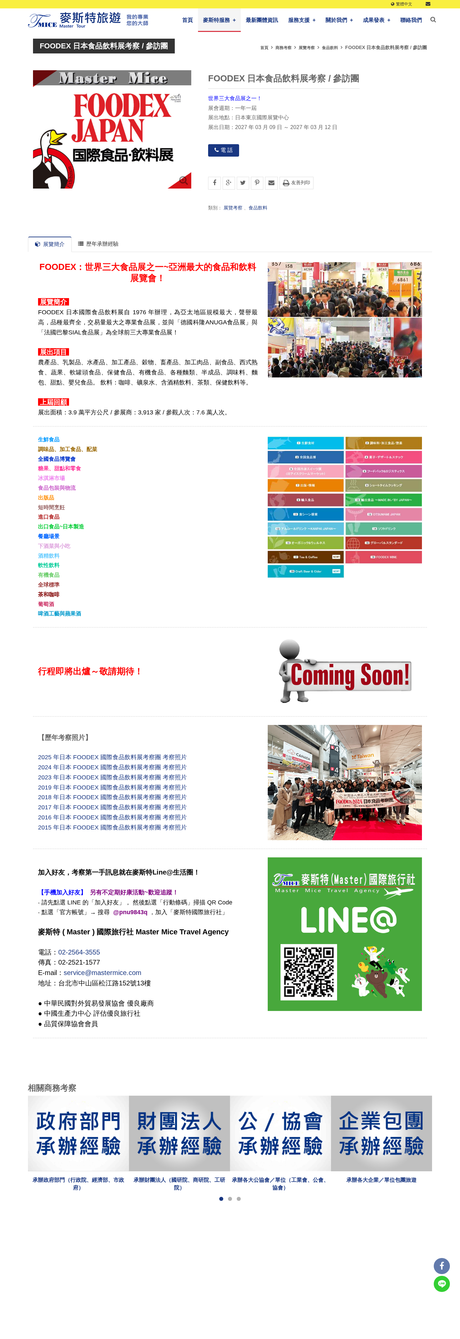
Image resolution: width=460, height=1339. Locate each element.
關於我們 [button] (339, 20)
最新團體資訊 (262, 20)
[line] (442, 1284)
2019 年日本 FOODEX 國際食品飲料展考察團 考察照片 (112, 787)
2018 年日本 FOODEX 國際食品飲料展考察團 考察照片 (112, 797)
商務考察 (283, 47)
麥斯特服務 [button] (219, 20)
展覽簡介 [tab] (54, 244)
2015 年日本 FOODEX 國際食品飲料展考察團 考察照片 (112, 827)
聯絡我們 (411, 20)
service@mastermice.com (102, 972)
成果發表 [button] (376, 20)
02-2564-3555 (79, 952)
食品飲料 (330, 47)
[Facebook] (442, 1266)
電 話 (227, 150)
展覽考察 (307, 47)
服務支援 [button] (302, 20)
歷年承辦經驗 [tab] (102, 244)
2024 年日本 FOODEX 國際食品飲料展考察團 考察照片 (112, 767)
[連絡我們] (428, 4)
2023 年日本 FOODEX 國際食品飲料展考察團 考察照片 (112, 777)
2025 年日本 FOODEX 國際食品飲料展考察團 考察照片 (112, 757)
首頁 (187, 20)
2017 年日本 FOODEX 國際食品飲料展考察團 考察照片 (112, 807)
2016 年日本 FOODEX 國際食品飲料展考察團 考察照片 (112, 817)
